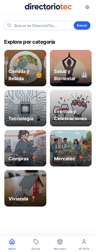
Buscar (82, 25)
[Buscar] (9, 25)
